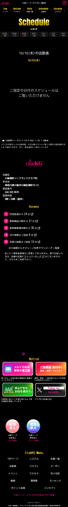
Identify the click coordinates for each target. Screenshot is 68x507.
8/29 (15, 34)
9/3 (63, 34)
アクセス (34, 473)
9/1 (44, 34)
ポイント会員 (18, 488)
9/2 (53, 34)
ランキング (55, 481)
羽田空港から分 (20, 213)
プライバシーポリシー (34, 502)
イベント (12, 473)
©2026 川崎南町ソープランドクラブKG (19, 505)
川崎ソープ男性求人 (33, 438)
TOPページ (12, 459)
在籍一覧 (55, 459)
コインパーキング (32, 256)
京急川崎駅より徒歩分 (23, 241)
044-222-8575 (12, 192)
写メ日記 (55, 473)
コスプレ (34, 466)
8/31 (34, 34)
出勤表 (12, 466)
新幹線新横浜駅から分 (23, 227)
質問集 (34, 481)
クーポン (55, 466)
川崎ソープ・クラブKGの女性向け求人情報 (34, 495)
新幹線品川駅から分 (22, 220)
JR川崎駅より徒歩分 (21, 234)
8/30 (24, 34)
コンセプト (50, 488)
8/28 (5, 34)
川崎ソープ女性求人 (12, 438)
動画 (13, 481)
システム (34, 459)
